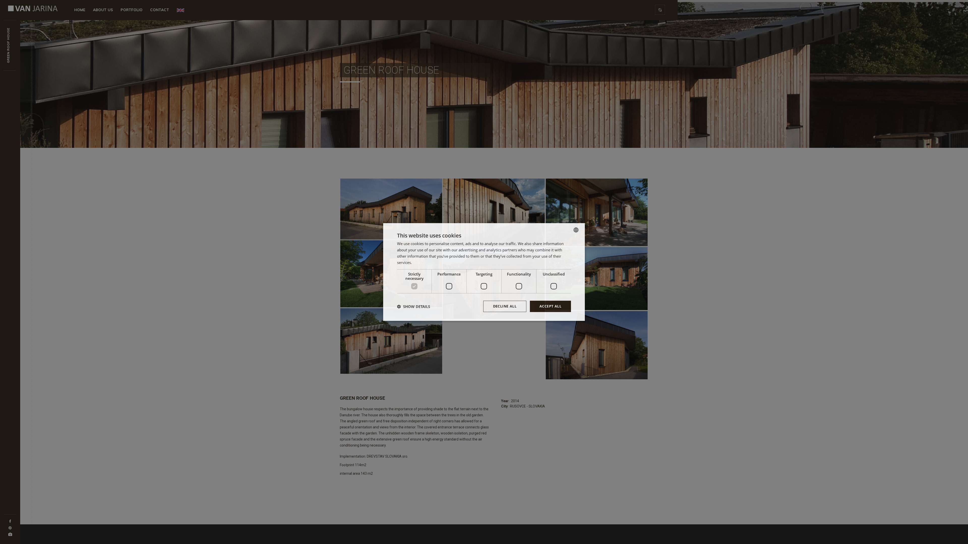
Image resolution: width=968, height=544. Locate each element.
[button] (413, 306)
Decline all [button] (505, 306)
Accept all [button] (550, 306)
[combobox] (576, 229)
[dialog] (484, 272)
